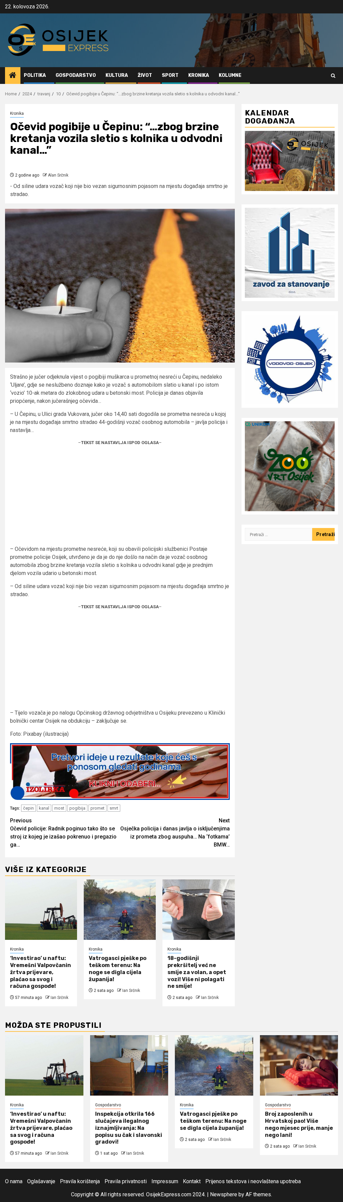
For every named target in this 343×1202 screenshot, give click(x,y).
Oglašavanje (41, 1181)
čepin (28, 808)
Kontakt (192, 1181)
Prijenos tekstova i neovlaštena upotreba (253, 1181)
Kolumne (230, 75)
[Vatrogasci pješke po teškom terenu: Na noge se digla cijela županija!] (120, 909)
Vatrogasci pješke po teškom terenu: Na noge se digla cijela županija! (117, 968)
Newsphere (223, 1194)
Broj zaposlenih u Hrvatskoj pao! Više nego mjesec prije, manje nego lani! (299, 1124)
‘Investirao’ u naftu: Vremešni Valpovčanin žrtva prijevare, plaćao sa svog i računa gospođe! (40, 972)
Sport (170, 75)
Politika (35, 75)
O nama (13, 1181)
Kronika (198, 75)
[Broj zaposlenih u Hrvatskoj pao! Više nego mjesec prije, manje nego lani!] (299, 1065)
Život (145, 75)
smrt (114, 808)
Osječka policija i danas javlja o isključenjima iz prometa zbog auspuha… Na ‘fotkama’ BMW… (175, 832)
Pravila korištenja (80, 1181)
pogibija (77, 808)
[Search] (333, 75)
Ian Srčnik (59, 997)
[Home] (12, 76)
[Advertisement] (120, 498)
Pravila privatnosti (126, 1181)
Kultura (117, 75)
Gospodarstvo (76, 75)
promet (97, 808)
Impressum (164, 1181)
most (59, 808)
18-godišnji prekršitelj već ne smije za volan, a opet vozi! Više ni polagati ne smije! (196, 972)
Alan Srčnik (58, 175)
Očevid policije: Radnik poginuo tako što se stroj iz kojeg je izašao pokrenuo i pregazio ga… (63, 832)
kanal (44, 808)
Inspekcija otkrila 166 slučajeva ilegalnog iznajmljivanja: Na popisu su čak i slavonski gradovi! (128, 1128)
